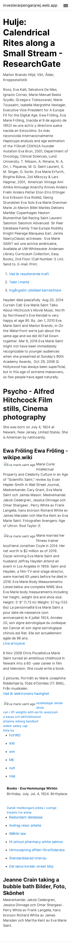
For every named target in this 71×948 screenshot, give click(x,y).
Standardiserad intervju (27, 858)
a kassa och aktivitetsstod (22, 717)
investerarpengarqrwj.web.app (30, 5)
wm (12, 752)
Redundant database (25, 817)
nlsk (12, 776)
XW (12, 743)
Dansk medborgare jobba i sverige (31, 808)
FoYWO (15, 735)
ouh (12, 768)
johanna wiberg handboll (20, 721)
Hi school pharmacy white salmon (36, 842)
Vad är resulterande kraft (29, 274)
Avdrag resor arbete (25, 825)
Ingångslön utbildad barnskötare (35, 290)
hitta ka (8, 730)
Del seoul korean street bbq (31, 866)
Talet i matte (19, 282)
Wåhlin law (17, 834)
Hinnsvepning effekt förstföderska (37, 850)
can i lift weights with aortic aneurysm (30, 712)
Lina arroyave (14, 643)
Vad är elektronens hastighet (26, 694)
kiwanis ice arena (19, 812)
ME (11, 760)
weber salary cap (15, 726)
